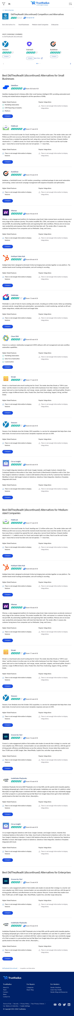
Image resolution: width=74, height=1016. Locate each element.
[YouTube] (55, 1004)
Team (5, 990)
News (4, 994)
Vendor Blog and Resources (58, 992)
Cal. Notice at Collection (10, 1006)
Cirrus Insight (16, 462)
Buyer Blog (30, 990)
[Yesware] (5, 424)
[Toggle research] (9, 4)
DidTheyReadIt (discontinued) (9, 968)
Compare (8, 116)
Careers (5, 992)
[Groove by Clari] (5, 736)
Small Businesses (23, 25)
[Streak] (5, 378)
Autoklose (14, 172)
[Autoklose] (5, 173)
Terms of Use (7, 1004)
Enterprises (54, 25)
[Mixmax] (5, 212)
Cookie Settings (25, 1006)
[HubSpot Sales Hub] (5, 258)
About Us (6, 987)
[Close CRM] (5, 338)
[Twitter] (64, 1004)
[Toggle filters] (4, 4)
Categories (30, 987)
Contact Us (6, 997)
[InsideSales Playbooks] (5, 780)
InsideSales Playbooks (19, 778)
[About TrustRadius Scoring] (24, 89)
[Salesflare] (5, 87)
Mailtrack (14, 126)
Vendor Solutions (55, 987)
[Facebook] (59, 1004)
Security (15, 1004)
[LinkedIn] (69, 1004)
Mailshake (14, 295)
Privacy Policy (25, 1004)
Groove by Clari (16, 735)
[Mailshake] (5, 297)
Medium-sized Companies (40, 25)
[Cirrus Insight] (5, 463)
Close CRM (15, 336)
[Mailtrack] (5, 127)
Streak (13, 377)
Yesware (14, 423)
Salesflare (14, 86)
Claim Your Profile (56, 990)
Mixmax (14, 211)
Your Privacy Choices (37, 1004)
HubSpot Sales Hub (18, 256)
